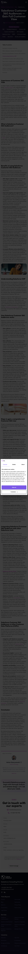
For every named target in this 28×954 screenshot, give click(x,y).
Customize (13, 491)
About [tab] (22, 464)
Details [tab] (14, 464)
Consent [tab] (5, 464)
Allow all (14, 487)
